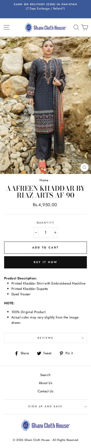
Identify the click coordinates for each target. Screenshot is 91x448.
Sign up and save (45, 406)
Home (44, 180)
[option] (45, 6)
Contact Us (45, 391)
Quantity (45, 222)
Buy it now (46, 262)
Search (45, 374)
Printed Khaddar (24, 288)
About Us (45, 382)
